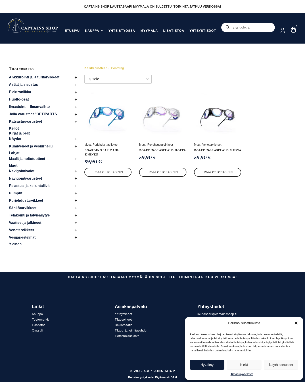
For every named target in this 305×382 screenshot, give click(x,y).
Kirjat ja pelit (19, 133)
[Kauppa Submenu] (101, 31)
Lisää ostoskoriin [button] (108, 172)
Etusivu (72, 30)
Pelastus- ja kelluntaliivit (29, 186)
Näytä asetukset (281, 365)
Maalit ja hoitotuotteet (27, 159)
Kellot (14, 128)
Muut (13, 165)
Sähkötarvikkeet (22, 208)
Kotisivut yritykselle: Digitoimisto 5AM (152, 377)
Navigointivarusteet (25, 178)
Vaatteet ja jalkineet (25, 223)
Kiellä (244, 365)
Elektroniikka (20, 92)
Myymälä (149, 30)
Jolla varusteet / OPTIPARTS (33, 114)
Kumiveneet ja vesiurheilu (31, 146)
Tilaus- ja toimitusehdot (131, 330)
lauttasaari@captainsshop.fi (216, 314)
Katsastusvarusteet (25, 121)
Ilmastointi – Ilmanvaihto (29, 107)
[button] (296, 323)
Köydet (15, 139)
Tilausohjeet (123, 319)
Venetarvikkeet (21, 230)
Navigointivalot (21, 171)
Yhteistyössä (122, 30)
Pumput (15, 193)
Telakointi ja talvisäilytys (29, 215)
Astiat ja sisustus (23, 84)
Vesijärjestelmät (22, 237)
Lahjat (14, 153)
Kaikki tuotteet (95, 68)
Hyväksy (207, 365)
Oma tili (37, 330)
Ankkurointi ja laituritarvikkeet (34, 77)
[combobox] (114, 79)
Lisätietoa (173, 30)
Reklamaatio (123, 325)
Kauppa (92, 30)
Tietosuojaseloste (242, 374)
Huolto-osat (19, 99)
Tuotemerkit (40, 319)
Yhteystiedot (203, 30)
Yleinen (15, 244)
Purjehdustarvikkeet (26, 200)
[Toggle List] (147, 79)
